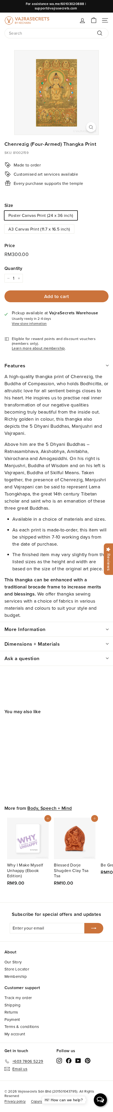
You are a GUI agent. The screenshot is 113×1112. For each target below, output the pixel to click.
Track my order (18, 997)
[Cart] (94, 20)
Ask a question (22, 658)
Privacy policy (15, 1101)
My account (14, 1034)
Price (9, 245)
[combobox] (56, 33)
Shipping (12, 1005)
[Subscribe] (93, 928)
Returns (11, 1012)
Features (14, 365)
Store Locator (16, 969)
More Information (25, 629)
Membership (15, 976)
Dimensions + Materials (32, 644)
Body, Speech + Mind (49, 808)
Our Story (13, 962)
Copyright (38, 1101)
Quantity (13, 268)
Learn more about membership (38, 348)
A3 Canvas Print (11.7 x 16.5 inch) (39, 229)
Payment (12, 1019)
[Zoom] (91, 127)
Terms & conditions (21, 1026)
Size (8, 205)
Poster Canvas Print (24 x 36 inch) (40, 215)
